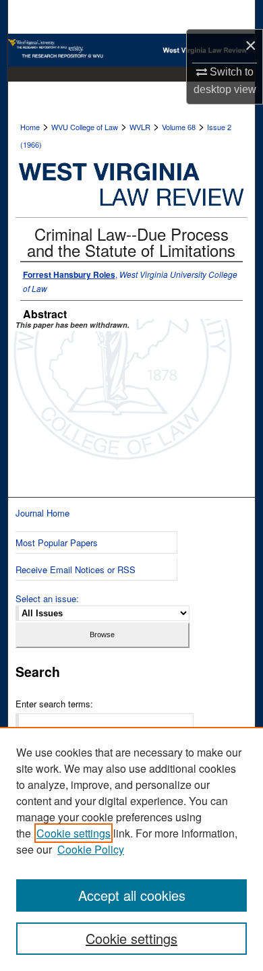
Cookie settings (73, 833)
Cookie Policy (90, 849)
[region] (131, 849)
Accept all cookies (131, 895)
